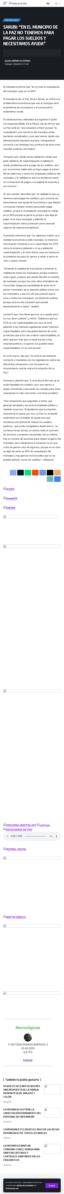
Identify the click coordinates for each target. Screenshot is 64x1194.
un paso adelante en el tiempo (17, 60)
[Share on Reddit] (35, 472)
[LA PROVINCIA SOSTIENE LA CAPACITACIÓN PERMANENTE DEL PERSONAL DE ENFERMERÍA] (52, 1113)
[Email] (36, 52)
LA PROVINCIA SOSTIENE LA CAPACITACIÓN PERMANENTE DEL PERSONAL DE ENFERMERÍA (22, 1113)
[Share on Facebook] (10, 52)
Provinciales (12, 20)
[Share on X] (15, 52)
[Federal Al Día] (18, 3)
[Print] (46, 52)
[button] (51, 1185)
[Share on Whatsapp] (21, 52)
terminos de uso (12, 1188)
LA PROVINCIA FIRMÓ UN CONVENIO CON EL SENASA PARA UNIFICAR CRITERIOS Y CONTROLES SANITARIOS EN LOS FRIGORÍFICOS (21, 1152)
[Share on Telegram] (26, 52)
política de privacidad (25, 1185)
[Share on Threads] (31, 52)
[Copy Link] (41, 52)
